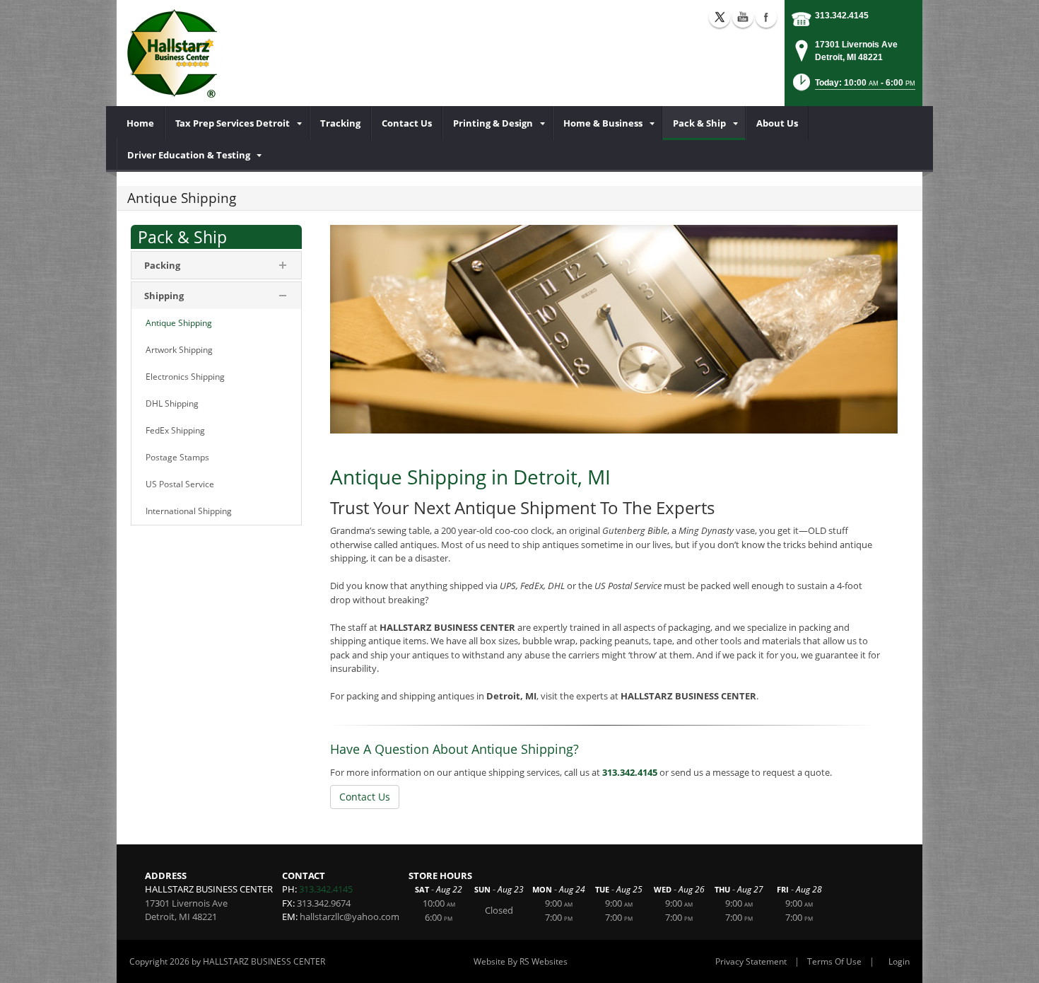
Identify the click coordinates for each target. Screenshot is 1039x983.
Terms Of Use (834, 961)
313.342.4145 (842, 16)
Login (899, 961)
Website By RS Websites (521, 961)
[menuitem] (141, 123)
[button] (852, 86)
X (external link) (719, 17)
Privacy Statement (751, 961)
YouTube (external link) (742, 17)
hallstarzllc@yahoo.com (349, 916)
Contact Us (364, 796)
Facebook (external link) (766, 17)
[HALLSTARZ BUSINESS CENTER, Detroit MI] (175, 53)
